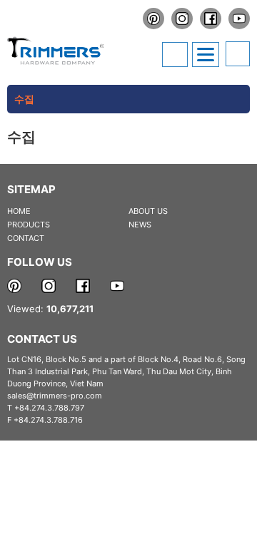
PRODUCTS (28, 225)
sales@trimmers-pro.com (54, 396)
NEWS (139, 225)
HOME (19, 211)
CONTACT (25, 238)
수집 (24, 99)
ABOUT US (148, 211)
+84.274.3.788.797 (49, 408)
